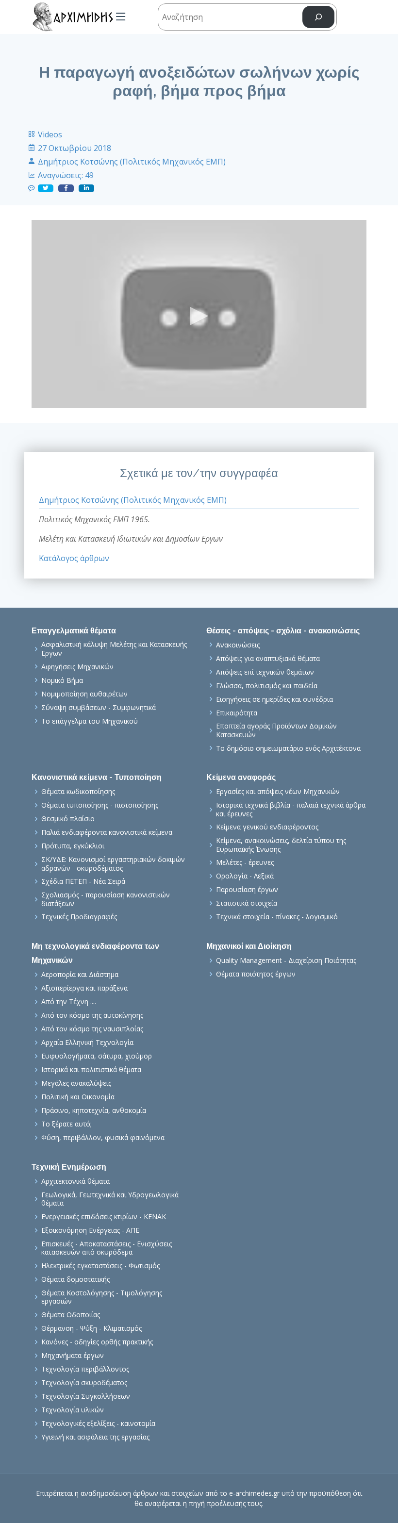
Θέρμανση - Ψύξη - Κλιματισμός (91, 1328)
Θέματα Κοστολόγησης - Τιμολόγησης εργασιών (101, 1297)
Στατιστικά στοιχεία (246, 903)
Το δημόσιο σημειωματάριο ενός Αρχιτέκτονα (288, 748)
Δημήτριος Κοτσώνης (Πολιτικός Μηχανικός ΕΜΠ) (132, 161)
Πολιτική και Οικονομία (78, 1097)
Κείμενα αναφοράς (241, 777)
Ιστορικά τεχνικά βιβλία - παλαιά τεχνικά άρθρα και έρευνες (290, 809)
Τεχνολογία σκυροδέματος (84, 1382)
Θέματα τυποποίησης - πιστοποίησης (99, 805)
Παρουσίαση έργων (247, 889)
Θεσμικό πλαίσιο (68, 818)
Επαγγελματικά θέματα (74, 630)
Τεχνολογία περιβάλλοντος (85, 1369)
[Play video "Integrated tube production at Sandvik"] (199, 314)
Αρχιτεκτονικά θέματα (75, 1181)
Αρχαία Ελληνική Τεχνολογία (87, 1042)
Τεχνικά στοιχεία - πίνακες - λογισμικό (277, 916)
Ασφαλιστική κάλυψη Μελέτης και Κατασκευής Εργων (114, 648)
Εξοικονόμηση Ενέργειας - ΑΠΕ (90, 1230)
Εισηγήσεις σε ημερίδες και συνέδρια (274, 699)
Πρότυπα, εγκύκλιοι (72, 846)
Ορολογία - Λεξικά (245, 876)
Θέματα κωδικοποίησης (78, 791)
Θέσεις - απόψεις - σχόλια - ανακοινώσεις (283, 630)
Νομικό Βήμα (62, 680)
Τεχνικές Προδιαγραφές (79, 916)
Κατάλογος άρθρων (74, 558)
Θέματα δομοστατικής (75, 1279)
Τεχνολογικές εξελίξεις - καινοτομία (98, 1423)
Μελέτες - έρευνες (245, 862)
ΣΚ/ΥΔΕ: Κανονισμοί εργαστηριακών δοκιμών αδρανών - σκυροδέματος (113, 863)
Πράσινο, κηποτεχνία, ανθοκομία (93, 1110)
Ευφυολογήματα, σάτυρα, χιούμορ (96, 1056)
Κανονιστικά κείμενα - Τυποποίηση (97, 777)
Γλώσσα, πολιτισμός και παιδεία (266, 685)
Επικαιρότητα (236, 713)
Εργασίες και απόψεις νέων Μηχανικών (278, 791)
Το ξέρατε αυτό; (66, 1124)
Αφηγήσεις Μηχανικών (77, 666)
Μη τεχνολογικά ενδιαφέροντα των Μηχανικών (95, 953)
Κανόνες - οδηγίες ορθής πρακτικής (97, 1342)
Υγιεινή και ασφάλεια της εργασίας (95, 1437)
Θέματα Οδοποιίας (70, 1314)
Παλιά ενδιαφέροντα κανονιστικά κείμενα (106, 832)
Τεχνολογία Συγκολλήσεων (85, 1396)
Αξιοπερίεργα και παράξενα (84, 988)
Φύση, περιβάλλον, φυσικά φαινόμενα (103, 1137)
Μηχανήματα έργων (72, 1355)
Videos (50, 134)
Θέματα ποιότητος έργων (256, 974)
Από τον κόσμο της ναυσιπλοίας (92, 1029)
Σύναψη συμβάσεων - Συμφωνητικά (98, 707)
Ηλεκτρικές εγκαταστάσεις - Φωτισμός (100, 1265)
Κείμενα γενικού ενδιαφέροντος (267, 827)
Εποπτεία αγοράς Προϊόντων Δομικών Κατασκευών (276, 730)
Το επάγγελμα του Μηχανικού (89, 721)
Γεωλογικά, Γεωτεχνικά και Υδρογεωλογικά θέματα (110, 1199)
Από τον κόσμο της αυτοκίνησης (92, 1015)
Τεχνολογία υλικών (72, 1410)
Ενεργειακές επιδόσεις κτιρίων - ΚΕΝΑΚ (103, 1216)
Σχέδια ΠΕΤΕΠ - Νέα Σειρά (83, 881)
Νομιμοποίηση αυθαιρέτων (84, 694)
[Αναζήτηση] (318, 17)
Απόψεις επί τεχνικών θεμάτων (265, 672)
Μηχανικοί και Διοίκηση (249, 946)
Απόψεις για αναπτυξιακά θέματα (268, 658)
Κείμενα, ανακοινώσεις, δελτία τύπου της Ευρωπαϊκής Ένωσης (281, 844)
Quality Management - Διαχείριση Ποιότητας (286, 960)
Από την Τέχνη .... (68, 1001)
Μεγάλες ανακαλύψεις (76, 1083)
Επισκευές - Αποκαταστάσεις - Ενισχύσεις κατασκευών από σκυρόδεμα (106, 1248)
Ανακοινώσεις (238, 645)
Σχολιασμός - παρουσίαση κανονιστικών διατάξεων (105, 899)
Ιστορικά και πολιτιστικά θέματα (91, 1069)
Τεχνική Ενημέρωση (69, 1167)
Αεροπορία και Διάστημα (79, 974)
